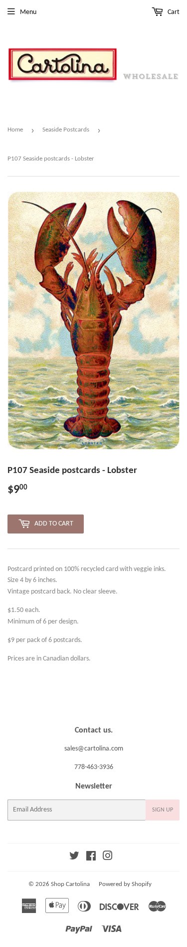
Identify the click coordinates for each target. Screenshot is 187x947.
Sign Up (162, 810)
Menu (28, 12)
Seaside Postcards (65, 129)
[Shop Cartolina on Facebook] (91, 858)
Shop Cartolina (70, 884)
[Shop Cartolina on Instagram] (108, 858)
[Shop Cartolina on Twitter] (74, 858)
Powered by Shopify (125, 884)
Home (15, 129)
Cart (173, 12)
